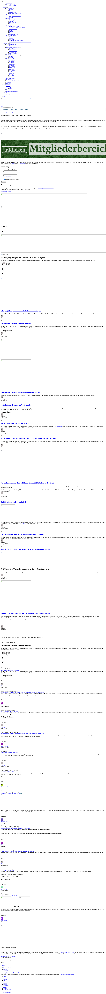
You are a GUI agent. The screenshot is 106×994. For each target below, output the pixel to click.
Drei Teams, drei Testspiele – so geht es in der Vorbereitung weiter (25, 549)
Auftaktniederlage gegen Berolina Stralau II (10, 895)
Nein (2, 962)
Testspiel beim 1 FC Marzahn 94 (8, 870)
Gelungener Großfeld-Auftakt (7, 771)
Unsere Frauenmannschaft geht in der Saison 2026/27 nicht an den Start (27, 483)
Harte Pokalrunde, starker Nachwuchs (15, 423)
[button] (7, 7)
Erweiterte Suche (7, 992)
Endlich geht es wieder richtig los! (13, 502)
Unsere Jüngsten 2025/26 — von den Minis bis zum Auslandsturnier (25, 613)
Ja (4, 962)
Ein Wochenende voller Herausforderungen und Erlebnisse (22, 534)
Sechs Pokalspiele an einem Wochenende (16, 323)
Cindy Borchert (4, 705)
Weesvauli (3, 686)
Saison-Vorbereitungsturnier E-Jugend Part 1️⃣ (11, 793)
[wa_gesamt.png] (8, 518)
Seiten (4, 980)
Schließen (72, 974)
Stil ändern (3, 965)
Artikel (5, 979)
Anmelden (14, 956)
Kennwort (3, 173)
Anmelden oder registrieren (9, 95)
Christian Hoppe (4, 821)
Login (12, 163)
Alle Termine (22, 523)
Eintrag (5, 987)
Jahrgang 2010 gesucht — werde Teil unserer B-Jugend (21, 311)
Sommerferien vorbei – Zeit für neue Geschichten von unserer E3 (15, 828)
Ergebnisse (59, 426)
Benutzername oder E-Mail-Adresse (9, 169)
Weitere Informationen (64, 974)
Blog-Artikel (6, 985)
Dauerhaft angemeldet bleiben (12, 179)
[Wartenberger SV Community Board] (18, 104)
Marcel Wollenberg (5, 786)
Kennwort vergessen (7, 176)
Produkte (5, 988)
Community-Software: (10, 972)
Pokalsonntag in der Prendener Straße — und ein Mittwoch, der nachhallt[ (28, 438)
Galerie (5, 984)
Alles (4, 976)
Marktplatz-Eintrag (7, 989)
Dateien (5, 983)
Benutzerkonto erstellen (6, 191)
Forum (4, 981)
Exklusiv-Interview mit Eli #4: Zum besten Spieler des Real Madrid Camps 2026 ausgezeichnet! (22, 692)
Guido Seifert (4, 920)
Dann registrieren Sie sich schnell (46, 188)
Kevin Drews (4, 889)
